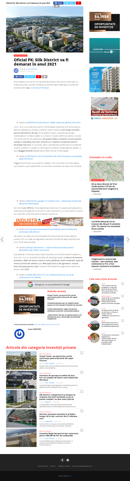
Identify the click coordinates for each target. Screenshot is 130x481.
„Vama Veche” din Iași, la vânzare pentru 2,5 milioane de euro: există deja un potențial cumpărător (64, 317)
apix (36, 324)
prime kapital (45, 324)
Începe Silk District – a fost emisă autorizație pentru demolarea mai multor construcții (46, 248)
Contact (53, 466)
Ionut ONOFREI (31, 69)
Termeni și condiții (64, 466)
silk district (55, 324)
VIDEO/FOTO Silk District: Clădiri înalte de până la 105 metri (54, 122)
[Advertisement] (48, 105)
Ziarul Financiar (42, 87)
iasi (39, 324)
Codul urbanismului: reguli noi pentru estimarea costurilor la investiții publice (63, 310)
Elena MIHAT (49, 421)
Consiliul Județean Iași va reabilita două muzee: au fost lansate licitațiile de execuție (64, 304)
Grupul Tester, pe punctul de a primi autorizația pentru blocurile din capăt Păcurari (62, 297)
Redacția (48, 402)
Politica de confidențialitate (82, 466)
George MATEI (97, 194)
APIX (70, 476)
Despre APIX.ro (43, 466)
